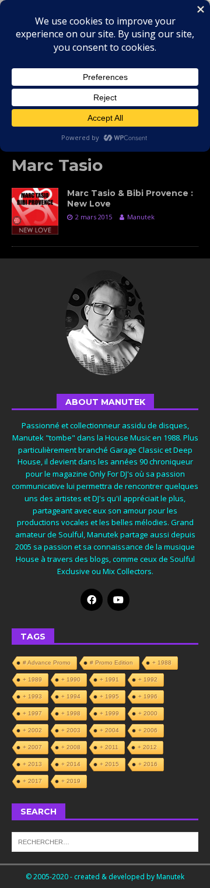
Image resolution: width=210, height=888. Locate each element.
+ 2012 (147, 747)
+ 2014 (70, 764)
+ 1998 (70, 713)
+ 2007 (32, 747)
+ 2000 (148, 713)
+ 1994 (70, 696)
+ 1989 (32, 679)
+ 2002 (32, 730)
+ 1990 (70, 679)
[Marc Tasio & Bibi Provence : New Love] (35, 211)
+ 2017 (32, 781)
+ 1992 (148, 679)
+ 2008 (70, 747)
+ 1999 (109, 713)
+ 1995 (109, 696)
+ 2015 (109, 764)
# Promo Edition (111, 662)
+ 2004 (109, 730)
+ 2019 (70, 781)
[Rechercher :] (105, 840)
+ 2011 (109, 747)
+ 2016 (148, 764)
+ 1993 (32, 696)
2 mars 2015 (93, 216)
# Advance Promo (47, 662)
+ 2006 (148, 730)
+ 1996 (148, 696)
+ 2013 (32, 764)
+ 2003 (70, 730)
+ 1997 (32, 713)
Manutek (141, 216)
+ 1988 (162, 662)
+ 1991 (109, 679)
